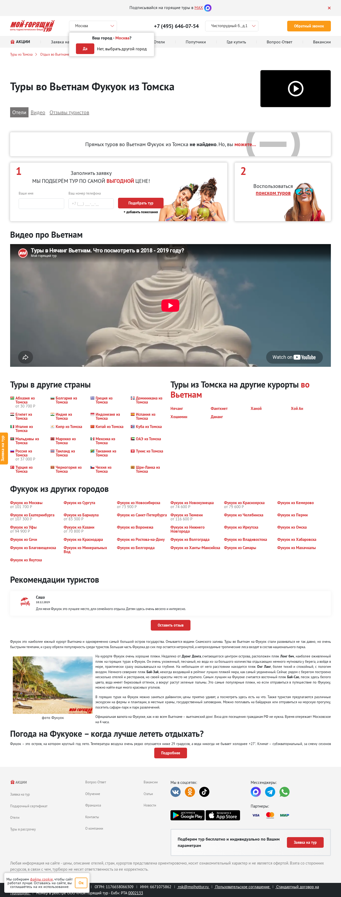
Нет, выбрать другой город (122, 48)
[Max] (208, 7)
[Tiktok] (204, 792)
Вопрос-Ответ (95, 782)
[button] (295, 89)
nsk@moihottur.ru (193, 886)
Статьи (148, 794)
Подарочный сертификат (28, 806)
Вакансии (151, 782)
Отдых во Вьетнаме (55, 54)
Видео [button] (38, 112)
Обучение (92, 794)
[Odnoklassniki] (190, 792)
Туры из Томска (21, 54)
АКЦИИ (21, 782)
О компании (94, 828)
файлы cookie (41, 879)
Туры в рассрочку (23, 829)
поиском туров (273, 192)
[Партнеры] (291, 815)
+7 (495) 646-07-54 (176, 26)
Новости (150, 805)
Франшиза (93, 805)
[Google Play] (187, 815)
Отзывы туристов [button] (69, 112)
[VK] (175, 792)
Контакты (92, 817)
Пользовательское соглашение (242, 886)
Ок (81, 883)
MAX (198, 7)
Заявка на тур (20, 794)
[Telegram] (270, 792)
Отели (14, 817)
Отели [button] (19, 112)
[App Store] (223, 815)
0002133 (135, 892)
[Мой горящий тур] (32, 26)
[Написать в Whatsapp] (284, 792)
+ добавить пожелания (141, 212)
